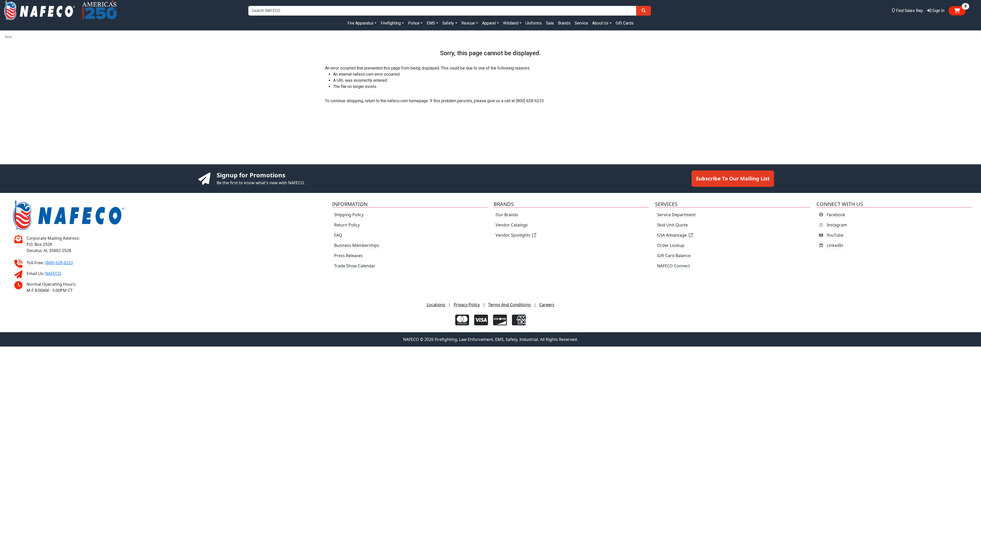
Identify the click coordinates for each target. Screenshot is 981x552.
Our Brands (507, 214)
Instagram (837, 225)
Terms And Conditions (509, 304)
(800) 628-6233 (59, 263)
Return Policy (347, 225)
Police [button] (413, 23)
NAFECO (53, 273)
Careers (546, 304)
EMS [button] (431, 23)
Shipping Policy (349, 214)
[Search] (643, 11)
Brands (564, 23)
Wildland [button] (510, 23)
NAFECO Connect (673, 266)
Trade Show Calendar (354, 266)
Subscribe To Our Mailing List (733, 178)
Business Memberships (356, 245)
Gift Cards (625, 23)
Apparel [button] (489, 23)
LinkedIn (835, 245)
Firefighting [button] (391, 23)
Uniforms (533, 23)
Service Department (676, 214)
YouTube (835, 235)
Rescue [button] (468, 23)
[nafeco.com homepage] (39, 10)
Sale (550, 23)
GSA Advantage (672, 235)
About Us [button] (600, 23)
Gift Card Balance (674, 255)
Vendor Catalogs (512, 225)
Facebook (836, 214)
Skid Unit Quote (672, 225)
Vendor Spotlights (514, 235)
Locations (436, 304)
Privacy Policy (467, 304)
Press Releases (348, 255)
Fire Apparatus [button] (360, 23)
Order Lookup (670, 245)
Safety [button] (448, 23)
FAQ (338, 235)
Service (581, 23)
